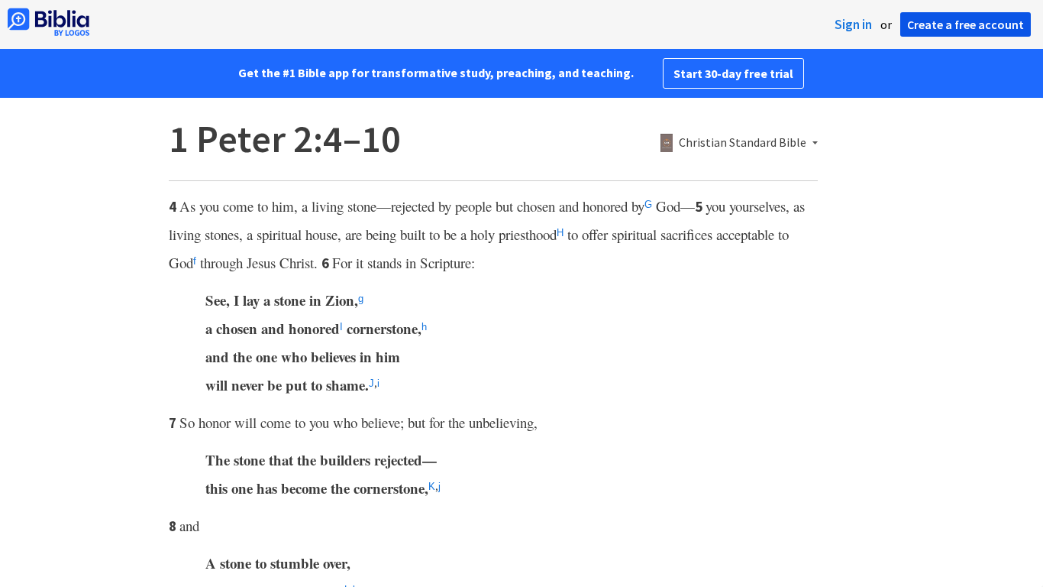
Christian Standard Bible (742, 143)
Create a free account (965, 24)
